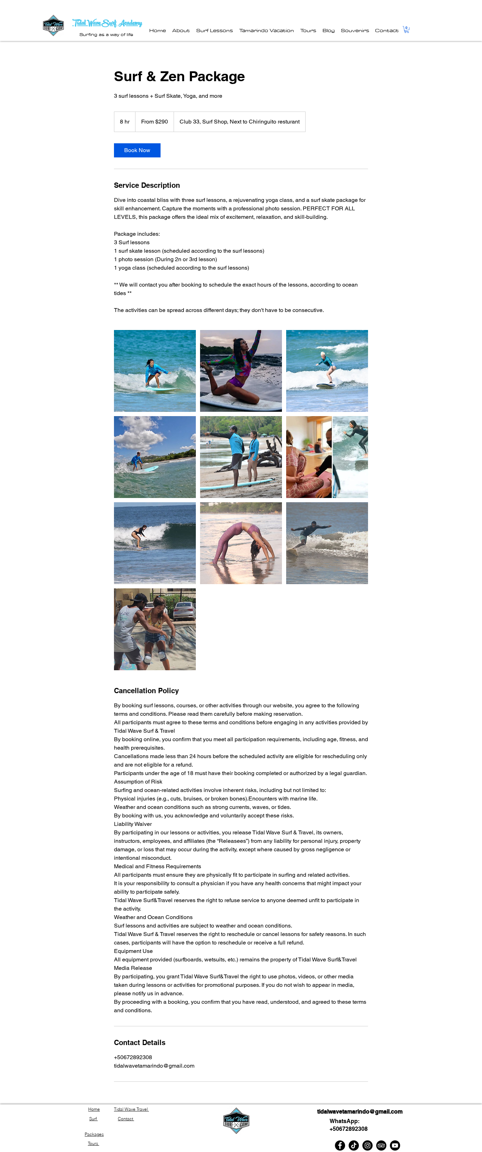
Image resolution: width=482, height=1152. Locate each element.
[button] (407, 29)
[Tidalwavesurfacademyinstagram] (367, 1145)
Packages (94, 1134)
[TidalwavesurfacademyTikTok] (354, 1145)
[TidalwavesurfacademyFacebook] (340, 1145)
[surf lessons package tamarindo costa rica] (155, 371)
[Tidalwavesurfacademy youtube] (395, 1145)
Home (94, 1109)
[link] (137, 150)
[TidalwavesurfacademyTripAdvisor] (381, 1145)
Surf (93, 1118)
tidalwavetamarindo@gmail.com (360, 1111)
